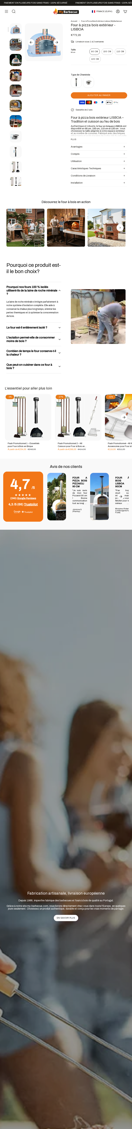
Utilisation (76, 161)
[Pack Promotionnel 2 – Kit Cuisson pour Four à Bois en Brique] (78, 417)
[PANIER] (125, 11)
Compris (75, 154)
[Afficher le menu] (6, 11)
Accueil (74, 21)
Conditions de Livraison (83, 176)
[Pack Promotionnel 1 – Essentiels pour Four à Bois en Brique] (28, 417)
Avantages (76, 147)
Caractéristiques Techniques (86, 168)
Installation (77, 183)
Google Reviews (26, 498)
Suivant (56, 42)
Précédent (31, 42)
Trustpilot (31, 504)
